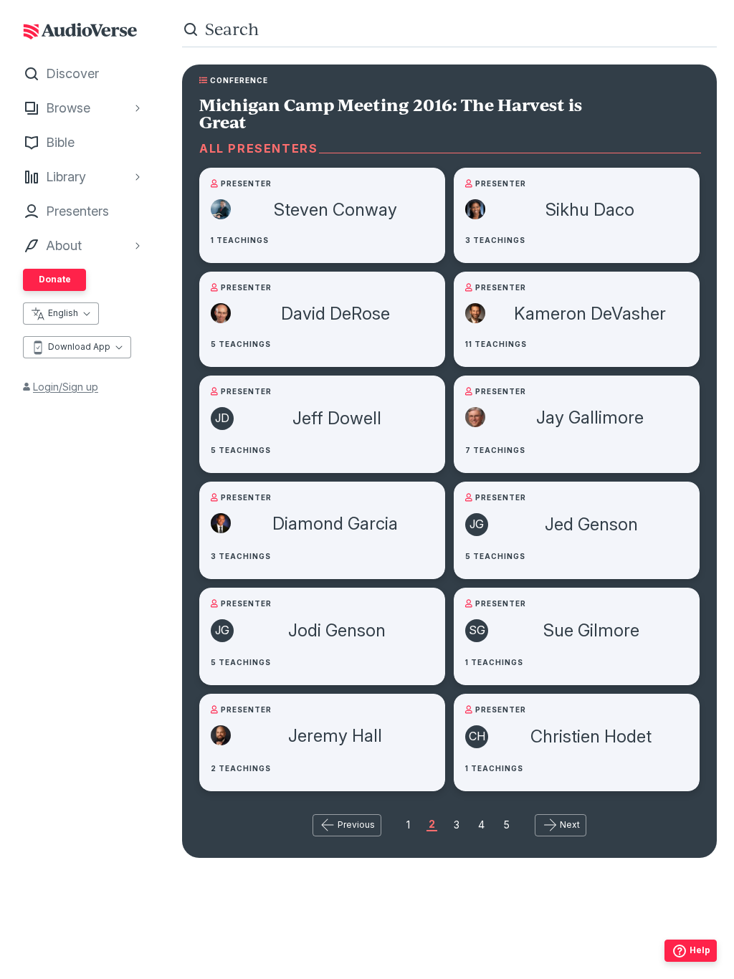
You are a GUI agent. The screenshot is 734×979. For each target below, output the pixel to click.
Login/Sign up (65, 386)
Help (700, 950)
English (63, 312)
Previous (356, 824)
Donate (55, 279)
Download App (79, 346)
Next (570, 824)
